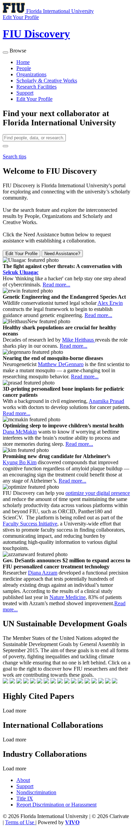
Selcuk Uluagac (21, 272)
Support (24, 93)
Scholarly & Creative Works (46, 80)
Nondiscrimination (36, 792)
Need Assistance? (62, 253)
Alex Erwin (110, 303)
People (23, 68)
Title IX (24, 798)
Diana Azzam (42, 573)
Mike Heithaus (78, 340)
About (23, 780)
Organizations (31, 74)
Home (23, 62)
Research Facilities (36, 87)
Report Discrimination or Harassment (56, 805)
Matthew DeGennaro (61, 364)
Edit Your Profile (34, 99)
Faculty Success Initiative (30, 524)
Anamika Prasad (106, 401)
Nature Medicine (67, 597)
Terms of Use (20, 822)
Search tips (14, 156)
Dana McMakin (20, 432)
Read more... (56, 284)
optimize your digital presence (97, 493)
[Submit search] (5, 146)
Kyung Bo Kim (19, 462)
